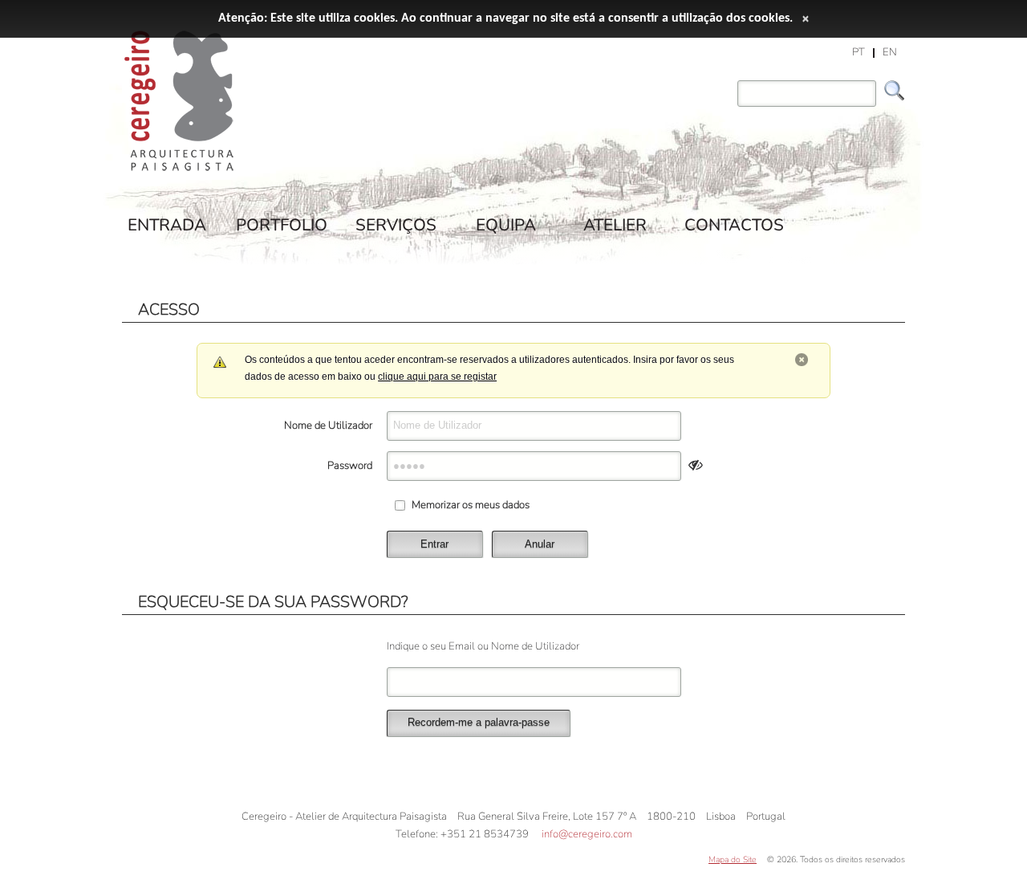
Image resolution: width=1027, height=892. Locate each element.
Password (349, 465)
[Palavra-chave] (733, 82)
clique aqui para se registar (437, 376)
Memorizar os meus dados (471, 505)
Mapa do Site (732, 859)
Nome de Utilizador (328, 425)
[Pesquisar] (894, 90)
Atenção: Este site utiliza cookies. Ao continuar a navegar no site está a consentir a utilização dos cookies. (505, 18)
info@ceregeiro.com (587, 834)
